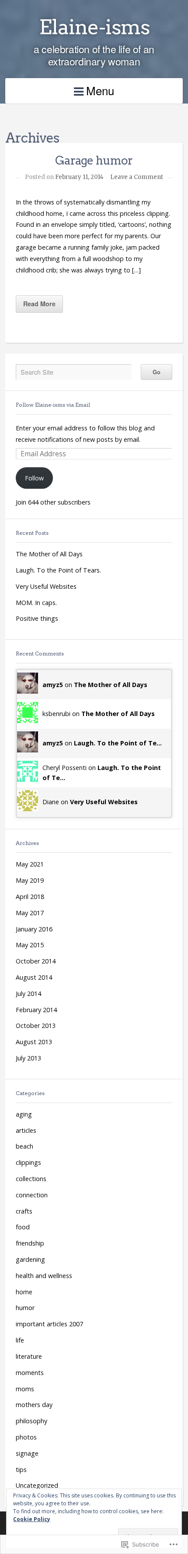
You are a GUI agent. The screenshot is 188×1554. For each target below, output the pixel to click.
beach (24, 1146)
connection (32, 1195)
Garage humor (93, 160)
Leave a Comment (136, 177)
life (20, 1340)
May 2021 (30, 864)
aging (24, 1114)
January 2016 (34, 929)
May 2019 (30, 880)
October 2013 (36, 1025)
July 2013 (28, 1058)
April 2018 (30, 896)
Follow (34, 478)
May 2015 (30, 945)
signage (27, 1453)
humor (25, 1307)
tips (21, 1469)
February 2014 (36, 1010)
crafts (24, 1211)
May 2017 (30, 913)
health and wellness (44, 1275)
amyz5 (52, 684)
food (23, 1227)
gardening (30, 1259)
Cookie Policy (31, 1519)
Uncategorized (37, 1485)
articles (26, 1130)
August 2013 (34, 1042)
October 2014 (36, 961)
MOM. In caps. (36, 602)
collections (31, 1178)
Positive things (37, 618)
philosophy (31, 1421)
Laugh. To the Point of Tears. (58, 570)
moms (25, 1389)
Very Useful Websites (46, 586)
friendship (30, 1243)
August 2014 (34, 977)
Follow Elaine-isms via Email (53, 404)
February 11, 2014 (79, 177)
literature (29, 1356)
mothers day (34, 1404)
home (24, 1292)
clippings (28, 1162)
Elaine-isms (94, 26)
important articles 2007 (49, 1324)
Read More (39, 303)
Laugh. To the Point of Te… (118, 743)
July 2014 (28, 993)
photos (26, 1437)
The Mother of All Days (49, 554)
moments (30, 1372)
